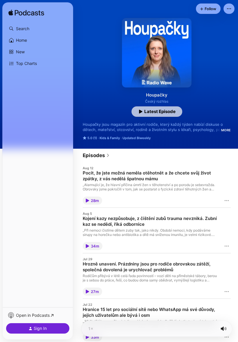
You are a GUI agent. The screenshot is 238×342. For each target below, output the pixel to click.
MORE (226, 130)
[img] (26, 13)
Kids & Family (110, 138)
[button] (37, 29)
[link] (96, 155)
